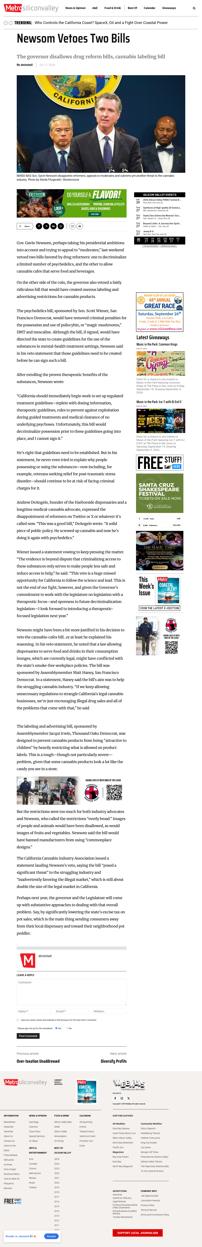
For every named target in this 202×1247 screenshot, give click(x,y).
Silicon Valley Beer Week (63, 1124)
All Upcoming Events (86, 1124)
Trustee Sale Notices (122, 1217)
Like (178, 518)
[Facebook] (39, 226)
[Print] (80, 226)
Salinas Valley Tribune (151, 1161)
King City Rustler (149, 1142)
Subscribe (8, 1126)
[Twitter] (46, 226)
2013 (56, 1216)
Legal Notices (119, 1201)
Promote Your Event (86, 1143)
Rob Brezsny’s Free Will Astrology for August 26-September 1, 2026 (90, 22)
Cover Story (34, 1131)
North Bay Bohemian (123, 1142)
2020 (56, 1182)
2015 (56, 1206)
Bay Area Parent (121, 1157)
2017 (56, 1197)
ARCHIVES (58, 1082)
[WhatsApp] (61, 226)
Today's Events (87, 1131)
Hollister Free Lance (150, 1138)
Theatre (33, 1187)
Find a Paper (10, 1169)
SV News (33, 1141)
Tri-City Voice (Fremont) (152, 1171)
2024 (56, 1164)
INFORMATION (11, 1115)
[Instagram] (121, 1098)
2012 (56, 1220)
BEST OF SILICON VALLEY (62, 1150)
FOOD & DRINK (61, 1115)
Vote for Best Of (11, 1178)
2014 (56, 1211)
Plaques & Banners (9, 1185)
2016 (56, 1201)
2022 (56, 1173)
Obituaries (9, 1160)
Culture (32, 1168)
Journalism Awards (150, 1200)
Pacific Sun (118, 1147)
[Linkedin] (53, 226)
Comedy (33, 1164)
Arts (31, 1159)
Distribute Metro (12, 1174)
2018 (56, 1192)
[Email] (71, 226)
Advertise (8, 1131)
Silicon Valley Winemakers (60, 1133)
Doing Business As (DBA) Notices (125, 1212)
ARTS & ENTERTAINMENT (38, 1150)
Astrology (34, 1122)
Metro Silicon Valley (122, 1138)
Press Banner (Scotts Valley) (154, 1157)
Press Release (10, 1155)
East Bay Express (121, 1128)
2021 (56, 1178)
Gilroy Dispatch (148, 1128)
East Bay (117, 1161)
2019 (56, 1187)
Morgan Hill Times (149, 1152)
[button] (194, 8)
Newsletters (9, 1122)
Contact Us (9, 1141)
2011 (56, 1225)
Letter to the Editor (10, 1148)
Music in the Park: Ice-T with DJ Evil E (159, 402)
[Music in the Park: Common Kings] (161, 363)
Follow (176, 525)
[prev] (6, 23)
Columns (33, 1126)
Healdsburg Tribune (150, 1133)
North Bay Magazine (123, 1166)
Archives (8, 1164)
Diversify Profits (114, 1061)
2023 (56, 1168)
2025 (56, 1159)
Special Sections (37, 1136)
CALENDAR (85, 1115)
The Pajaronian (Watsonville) (155, 1166)
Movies (32, 1178)
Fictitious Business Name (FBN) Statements (125, 1206)
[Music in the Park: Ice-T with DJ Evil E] (161, 421)
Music (32, 1182)
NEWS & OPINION (38, 1115)
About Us (8, 1136)
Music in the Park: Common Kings (157, 344)
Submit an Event (87, 1136)
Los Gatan (146, 1147)
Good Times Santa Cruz (124, 1133)
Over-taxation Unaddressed (38, 1061)
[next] (11, 23)
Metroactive (35, 1173)
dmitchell (27, 65)
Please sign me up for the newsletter (35, 1028)
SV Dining (59, 1141)
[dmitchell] (27, 960)
